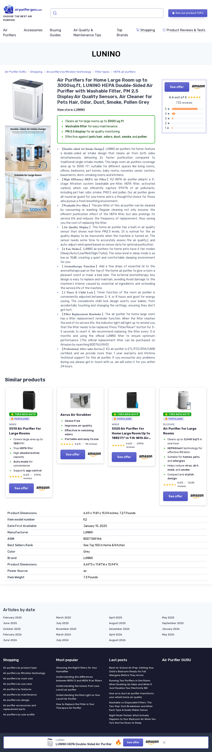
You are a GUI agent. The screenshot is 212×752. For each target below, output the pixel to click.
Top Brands (122, 32)
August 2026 (117, 640)
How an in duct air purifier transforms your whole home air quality (131, 695)
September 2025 (173, 623)
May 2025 (168, 617)
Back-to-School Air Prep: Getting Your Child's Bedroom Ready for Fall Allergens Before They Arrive (131, 671)
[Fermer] (164, 742)
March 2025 (63, 617)
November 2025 (66, 628)
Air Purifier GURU (15, 71)
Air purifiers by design (16, 700)
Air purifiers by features (17, 689)
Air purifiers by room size (18, 678)
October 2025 (12, 628)
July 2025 (62, 623)
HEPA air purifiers (124, 71)
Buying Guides (55, 32)
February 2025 (12, 617)
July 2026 (62, 640)
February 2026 (12, 634)
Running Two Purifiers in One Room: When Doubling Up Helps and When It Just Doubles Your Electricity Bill (130, 684)
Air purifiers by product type (20, 667)
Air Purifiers (9, 32)
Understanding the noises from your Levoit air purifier (78, 688)
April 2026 (115, 634)
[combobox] (107, 13)
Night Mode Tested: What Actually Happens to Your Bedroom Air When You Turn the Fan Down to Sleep (132, 719)
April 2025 (115, 617)
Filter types (102, 71)
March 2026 (63, 634)
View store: (71, 110)
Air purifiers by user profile (19, 714)
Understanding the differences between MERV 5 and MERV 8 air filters (79, 678)
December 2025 (119, 628)
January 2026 (171, 628)
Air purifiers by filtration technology (68, 71)
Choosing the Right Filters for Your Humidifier (76, 669)
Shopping (147, 30)
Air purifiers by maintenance (20, 694)
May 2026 (168, 634)
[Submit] (55, 13)
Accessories (33, 30)
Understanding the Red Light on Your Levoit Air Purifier (78, 697)
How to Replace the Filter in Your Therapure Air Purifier (75, 706)
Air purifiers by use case (17, 683)
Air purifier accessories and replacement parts (19, 707)
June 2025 (10, 623)
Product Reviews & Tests (186, 30)
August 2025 (117, 623)
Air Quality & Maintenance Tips (87, 32)
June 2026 (10, 640)
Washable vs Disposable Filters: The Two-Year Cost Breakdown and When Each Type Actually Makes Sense (131, 706)
